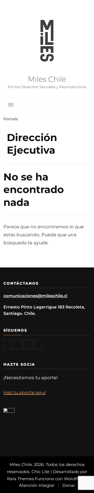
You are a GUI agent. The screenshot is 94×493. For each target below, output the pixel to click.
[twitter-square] (18, 344)
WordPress (75, 478)
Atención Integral (36, 485)
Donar (68, 485)
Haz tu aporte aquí (24, 392)
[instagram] (28, 344)
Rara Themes (20, 478)
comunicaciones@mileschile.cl (35, 295)
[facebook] (8, 344)
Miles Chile (47, 79)
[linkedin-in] (38, 344)
